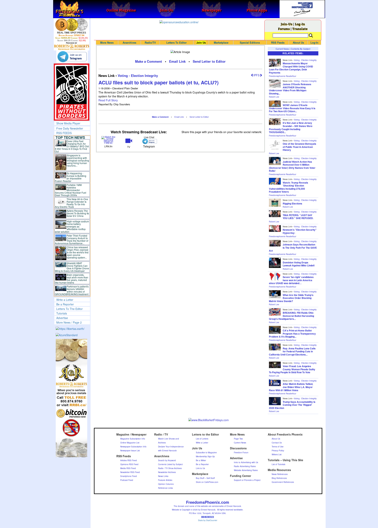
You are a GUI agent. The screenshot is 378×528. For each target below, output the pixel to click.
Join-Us (286, 24)
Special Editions (250, 42)
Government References (283, 482)
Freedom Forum (241, 452)
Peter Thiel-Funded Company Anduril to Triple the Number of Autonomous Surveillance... (71, 239)
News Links (163, 476)
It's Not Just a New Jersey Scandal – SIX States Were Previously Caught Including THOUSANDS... (290, 127)
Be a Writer (201, 460)
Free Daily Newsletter (69, 128)
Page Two (238, 438)
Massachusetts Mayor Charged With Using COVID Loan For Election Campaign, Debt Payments (291, 68)
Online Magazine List (129, 442)
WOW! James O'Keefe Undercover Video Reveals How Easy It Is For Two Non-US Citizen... (292, 108)
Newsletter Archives (167, 472)
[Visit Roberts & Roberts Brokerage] (71, 25)
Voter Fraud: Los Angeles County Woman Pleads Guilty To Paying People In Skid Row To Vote (292, 369)
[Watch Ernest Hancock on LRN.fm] (108, 139)
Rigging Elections (292, 203)
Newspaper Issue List (130, 450)
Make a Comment (148, 61)
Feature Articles (165, 480)
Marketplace (221, 42)
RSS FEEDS (64, 133)
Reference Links (165, 488)
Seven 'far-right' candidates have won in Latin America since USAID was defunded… (291, 280)
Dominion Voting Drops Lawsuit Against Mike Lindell (298, 264)
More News (107, 42)
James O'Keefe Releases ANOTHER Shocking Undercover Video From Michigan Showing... (290, 88)
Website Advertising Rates (246, 470)
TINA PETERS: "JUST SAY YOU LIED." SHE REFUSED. (298, 216)
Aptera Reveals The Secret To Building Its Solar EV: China (78, 213)
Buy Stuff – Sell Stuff (205, 478)
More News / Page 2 (69, 322)
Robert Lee (274, 96)
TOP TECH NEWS (70, 137)
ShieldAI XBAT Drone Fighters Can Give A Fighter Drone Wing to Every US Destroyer (72, 266)
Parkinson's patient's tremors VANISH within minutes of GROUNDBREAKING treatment (72, 290)
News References (280, 474)
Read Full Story (108, 100)
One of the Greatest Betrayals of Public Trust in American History (299, 147)
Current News (282, 48)
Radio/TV (150, 42)
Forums (284, 29)
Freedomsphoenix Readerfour (282, 76)
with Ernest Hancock (167, 450)
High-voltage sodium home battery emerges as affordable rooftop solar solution (72, 226)
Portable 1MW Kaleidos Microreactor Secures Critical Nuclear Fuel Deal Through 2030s (70, 190)
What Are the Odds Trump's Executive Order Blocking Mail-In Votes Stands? (291, 298)
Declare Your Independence (171, 446)
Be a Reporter (65, 304)
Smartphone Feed (128, 476)
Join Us (201, 42)
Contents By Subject (300, 48)
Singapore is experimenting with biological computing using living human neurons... (78, 160)
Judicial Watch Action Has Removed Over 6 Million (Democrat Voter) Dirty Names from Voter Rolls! (292, 166)
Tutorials (61, 313)
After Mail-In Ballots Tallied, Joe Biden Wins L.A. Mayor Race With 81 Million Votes (291, 387)
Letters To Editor (176, 42)
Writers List (277, 454)
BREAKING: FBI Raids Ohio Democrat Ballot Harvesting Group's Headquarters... (291, 316)
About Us (298, 42)
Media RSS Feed (128, 468)
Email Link (177, 61)
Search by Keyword (167, 460)
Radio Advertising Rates (245, 466)
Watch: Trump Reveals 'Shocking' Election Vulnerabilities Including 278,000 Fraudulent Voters (288, 187)
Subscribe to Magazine (206, 452)
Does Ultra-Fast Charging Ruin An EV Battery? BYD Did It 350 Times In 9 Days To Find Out (72, 146)
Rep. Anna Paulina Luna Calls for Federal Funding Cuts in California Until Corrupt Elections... (292, 351)
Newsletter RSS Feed (130, 472)
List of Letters (202, 438)
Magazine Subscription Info (132, 438)
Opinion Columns (166, 484)
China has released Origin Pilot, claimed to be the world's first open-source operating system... (77, 252)
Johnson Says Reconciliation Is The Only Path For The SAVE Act (293, 247)
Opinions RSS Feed (129, 464)
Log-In (300, 24)
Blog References (279, 478)
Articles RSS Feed (128, 460)
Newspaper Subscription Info (133, 446)
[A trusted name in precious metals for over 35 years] (71, 46)
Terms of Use (278, 446)
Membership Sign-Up (205, 456)
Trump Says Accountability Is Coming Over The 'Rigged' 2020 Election (292, 405)
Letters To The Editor (69, 309)
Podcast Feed (126, 480)
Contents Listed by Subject (170, 464)
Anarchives (129, 42)
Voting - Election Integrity (138, 75)
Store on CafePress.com (207, 482)
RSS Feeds (277, 42)
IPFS (256, 75)
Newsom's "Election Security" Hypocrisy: (300, 231)
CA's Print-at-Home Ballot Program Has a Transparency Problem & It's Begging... (292, 333)
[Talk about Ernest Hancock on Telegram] (149, 141)
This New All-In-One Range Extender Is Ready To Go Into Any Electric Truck (71, 202)
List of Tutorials (278, 464)
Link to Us (200, 468)
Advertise (62, 318)
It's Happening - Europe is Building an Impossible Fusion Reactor (70, 177)
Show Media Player (68, 123)
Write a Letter (64, 300)
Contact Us (277, 442)
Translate (300, 29)
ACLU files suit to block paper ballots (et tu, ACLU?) (158, 82)
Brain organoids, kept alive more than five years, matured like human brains (71, 278)
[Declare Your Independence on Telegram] (72, 57)
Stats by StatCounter (207, 520)
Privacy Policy (278, 450)
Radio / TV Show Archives (170, 468)
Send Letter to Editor (209, 61)
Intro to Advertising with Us (246, 462)
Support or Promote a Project (247, 480)
